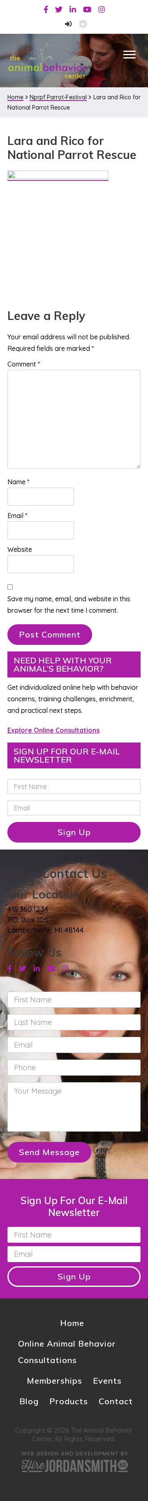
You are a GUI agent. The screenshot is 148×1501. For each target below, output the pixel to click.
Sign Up (74, 832)
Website (19, 549)
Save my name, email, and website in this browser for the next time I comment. (68, 604)
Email (17, 515)
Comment (23, 364)
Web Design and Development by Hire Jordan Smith (74, 1461)
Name (18, 482)
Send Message (49, 1152)
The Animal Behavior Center (47, 60)
